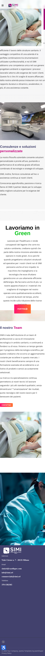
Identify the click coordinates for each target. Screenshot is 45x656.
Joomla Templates (25, 651)
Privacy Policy (6, 653)
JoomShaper (39, 651)
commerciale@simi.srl (11, 576)
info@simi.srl (7, 572)
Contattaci (6, 405)
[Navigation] (3, 5)
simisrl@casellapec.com (12, 569)
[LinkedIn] (3, 641)
